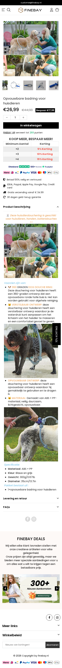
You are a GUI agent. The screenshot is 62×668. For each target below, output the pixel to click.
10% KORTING (56, 334)
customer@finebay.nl (31, 2)
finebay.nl (43, 655)
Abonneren (52, 644)
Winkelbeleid (12, 635)
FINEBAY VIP (9, 132)
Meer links (10, 626)
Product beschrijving (16, 207)
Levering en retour (15, 498)
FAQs (6, 507)
